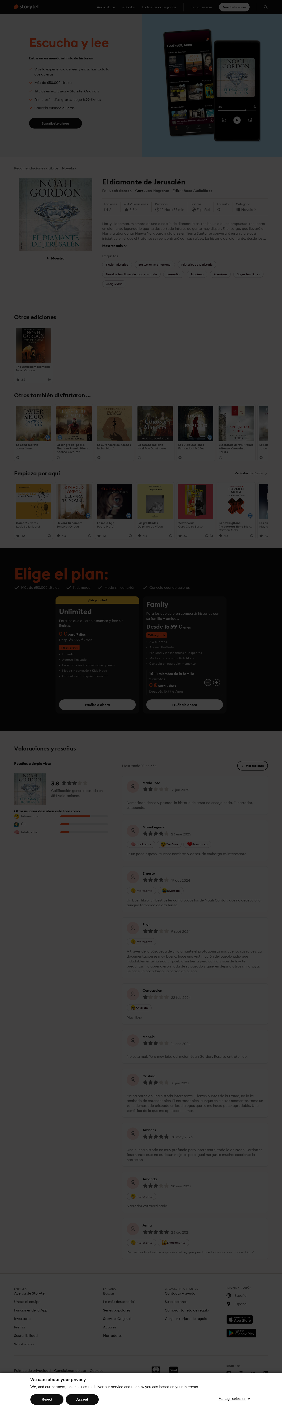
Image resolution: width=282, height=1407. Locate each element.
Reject (47, 1399)
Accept (82, 1399)
